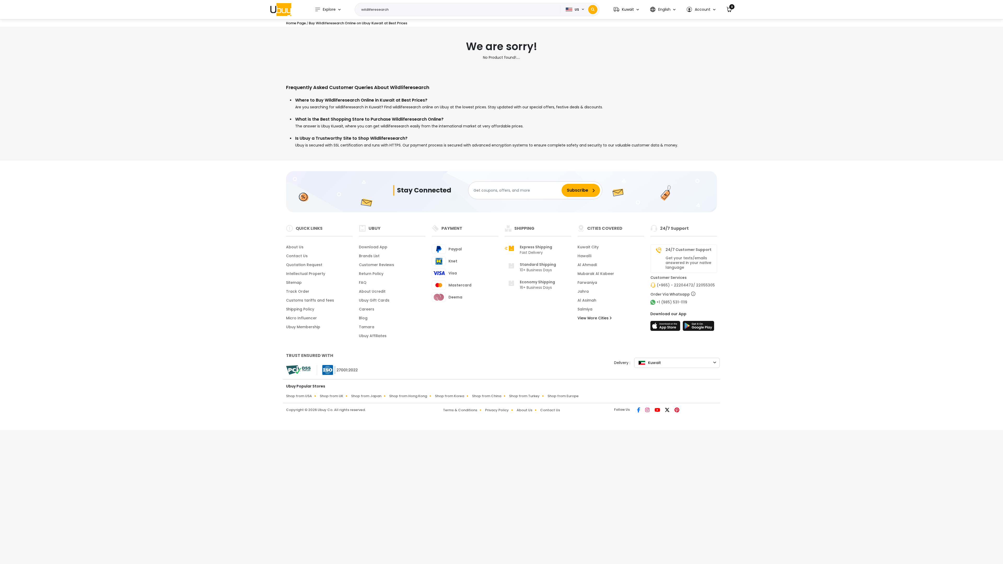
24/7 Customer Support (689, 249)
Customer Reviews (376, 264)
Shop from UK (331, 395)
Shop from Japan (366, 395)
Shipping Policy (300, 309)
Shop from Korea (449, 395)
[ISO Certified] (337, 369)
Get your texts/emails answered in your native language (688, 263)
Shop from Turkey (524, 395)
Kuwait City (588, 247)
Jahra (583, 291)
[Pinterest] (676, 410)
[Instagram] (647, 410)
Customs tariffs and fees (310, 300)
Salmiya (585, 309)
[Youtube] (657, 410)
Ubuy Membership (303, 327)
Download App (373, 247)
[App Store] (666, 327)
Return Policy (371, 273)
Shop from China (486, 395)
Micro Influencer (301, 318)
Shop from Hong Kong (408, 395)
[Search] (592, 9)
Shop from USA (299, 395)
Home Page (296, 23)
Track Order (297, 291)
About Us (295, 247)
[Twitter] (667, 410)
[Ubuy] (280, 9)
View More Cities (594, 318)
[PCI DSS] (298, 370)
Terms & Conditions (460, 410)
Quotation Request (304, 264)
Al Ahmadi (587, 264)
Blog (363, 318)
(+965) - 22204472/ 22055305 (686, 285)
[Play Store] (698, 327)
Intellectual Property (305, 273)
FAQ (362, 282)
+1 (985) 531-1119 (671, 302)
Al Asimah (587, 300)
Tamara (366, 327)
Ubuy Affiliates (373, 335)
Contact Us (297, 255)
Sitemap (294, 282)
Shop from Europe (563, 395)
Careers (366, 309)
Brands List (369, 255)
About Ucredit (372, 291)
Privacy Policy (497, 410)
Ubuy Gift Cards (374, 300)
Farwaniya (587, 282)
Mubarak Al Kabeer (596, 273)
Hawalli (584, 255)
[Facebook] (639, 410)
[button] (626, 9)
